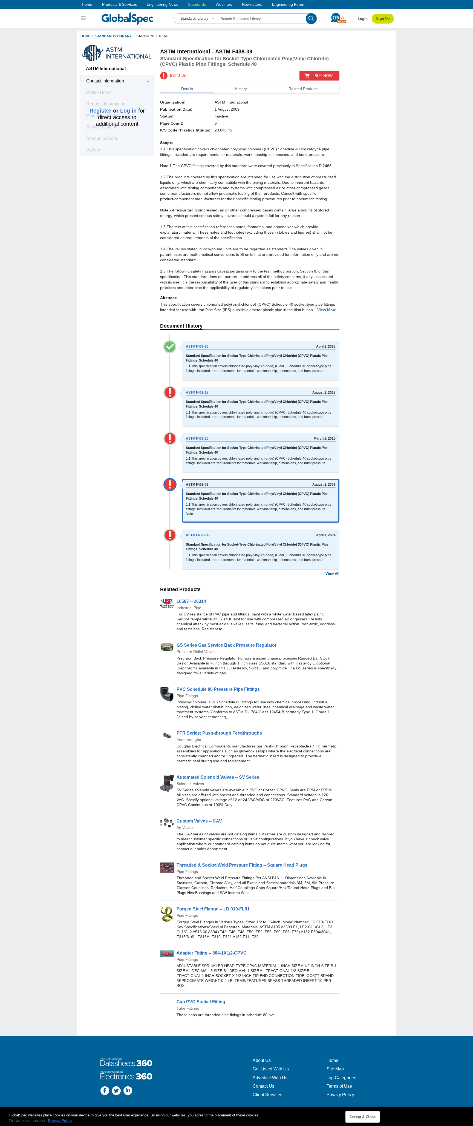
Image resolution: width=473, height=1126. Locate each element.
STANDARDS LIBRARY (113, 36)
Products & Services (119, 4)
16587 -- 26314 (191, 601)
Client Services (267, 1094)
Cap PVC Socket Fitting (201, 1001)
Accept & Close (362, 1117)
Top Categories (341, 1077)
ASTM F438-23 (197, 346)
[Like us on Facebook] (104, 1091)
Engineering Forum (288, 4)
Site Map (335, 1069)
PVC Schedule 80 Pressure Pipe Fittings (218, 689)
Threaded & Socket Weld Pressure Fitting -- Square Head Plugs (242, 865)
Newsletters (252, 4)
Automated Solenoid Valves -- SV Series (218, 777)
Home (87, 4)
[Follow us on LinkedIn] (127, 1091)
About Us (262, 1060)
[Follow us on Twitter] (116, 1091)
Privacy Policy (340, 1094)
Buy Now (324, 75)
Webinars (224, 4)
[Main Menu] (84, 19)
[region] (236, 1116)
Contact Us (263, 1086)
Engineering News (162, 4)
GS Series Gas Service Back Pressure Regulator (226, 645)
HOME (85, 36)
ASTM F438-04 (197, 535)
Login (363, 19)
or (113, 111)
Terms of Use (339, 1086)
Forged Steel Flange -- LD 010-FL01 (213, 909)
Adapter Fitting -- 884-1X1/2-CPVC (212, 953)
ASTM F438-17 (197, 392)
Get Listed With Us (271, 1069)
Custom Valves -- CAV (199, 821)
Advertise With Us (270, 1077)
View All (332, 574)
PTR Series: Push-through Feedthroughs (219, 733)
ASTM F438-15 (197, 438)
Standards (197, 4)
